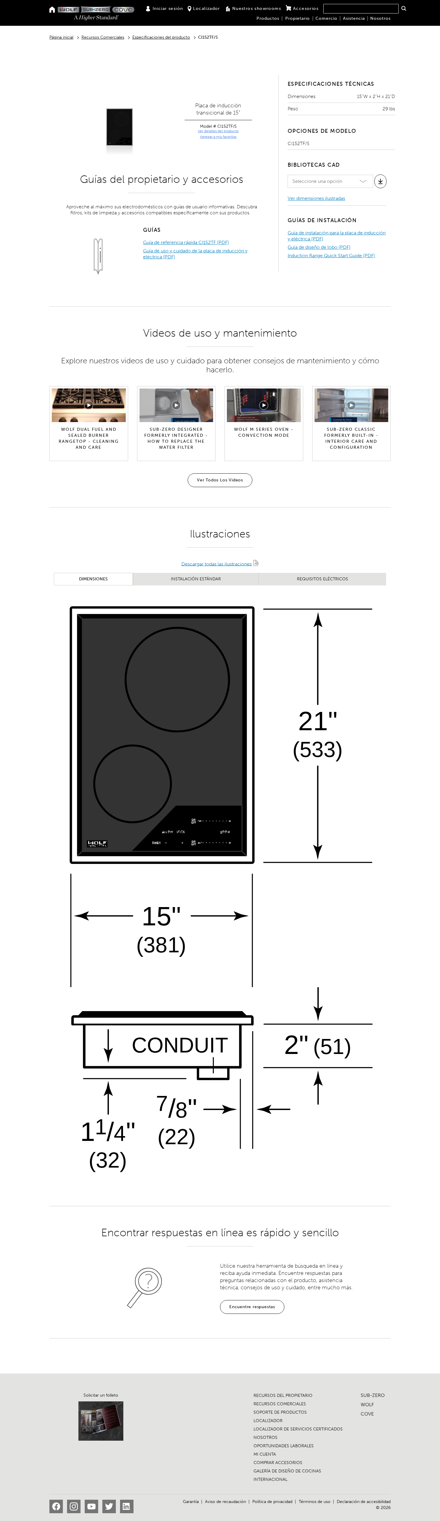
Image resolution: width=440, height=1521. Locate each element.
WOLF (367, 1404)
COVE (367, 1414)
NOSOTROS (265, 1437)
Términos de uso (314, 1501)
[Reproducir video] (88, 405)
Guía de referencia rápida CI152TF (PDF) (186, 242)
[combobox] (361, 8)
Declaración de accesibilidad (364, 1501)
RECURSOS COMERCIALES (280, 1403)
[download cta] (380, 181)
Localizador (206, 8)
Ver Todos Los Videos (220, 480)
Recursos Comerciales (102, 37)
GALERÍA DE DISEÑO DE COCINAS (287, 1471)
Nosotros (380, 18)
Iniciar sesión (168, 8)
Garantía (191, 1501)
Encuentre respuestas (252, 1306)
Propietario (297, 18)
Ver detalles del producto (218, 131)
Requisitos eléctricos (322, 579)
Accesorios (305, 8)
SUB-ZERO (373, 1395)
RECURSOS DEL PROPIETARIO (283, 1395)
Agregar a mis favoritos (218, 137)
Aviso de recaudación (225, 1501)
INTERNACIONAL (270, 1479)
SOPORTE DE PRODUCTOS (280, 1412)
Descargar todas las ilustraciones (216, 564)
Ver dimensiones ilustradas (316, 198)
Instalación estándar (196, 579)
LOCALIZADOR (268, 1420)
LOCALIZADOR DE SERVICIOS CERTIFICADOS (298, 1429)
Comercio (326, 18)
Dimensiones (93, 579)
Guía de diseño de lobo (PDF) (319, 247)
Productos (268, 18)
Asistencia (354, 18)
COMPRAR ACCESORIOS (278, 1462)
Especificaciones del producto (161, 37)
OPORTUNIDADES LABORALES (284, 1445)
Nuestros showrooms (256, 8)
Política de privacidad (272, 1501)
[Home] (52, 10)
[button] (404, 8)
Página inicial (61, 37)
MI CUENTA (265, 1454)
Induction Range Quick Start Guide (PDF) (331, 255)
